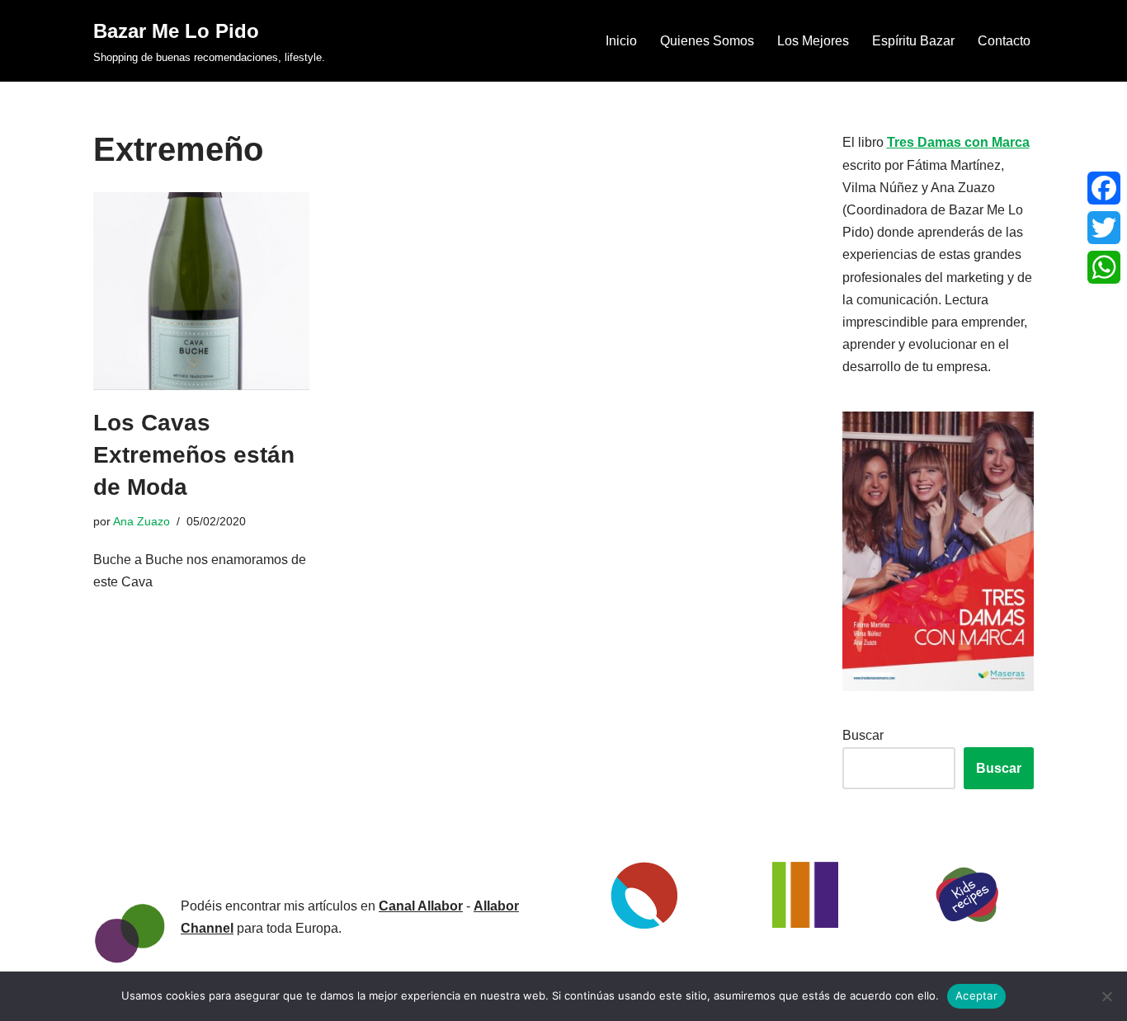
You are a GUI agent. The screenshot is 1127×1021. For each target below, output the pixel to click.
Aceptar (976, 995)
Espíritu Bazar (913, 41)
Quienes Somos (707, 41)
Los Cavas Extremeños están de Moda (194, 455)
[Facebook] (1104, 188)
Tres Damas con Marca (958, 142)
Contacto (1004, 41)
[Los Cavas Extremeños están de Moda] (201, 290)
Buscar (863, 735)
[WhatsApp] (1104, 267)
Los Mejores (813, 41)
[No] (1106, 996)
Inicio (621, 41)
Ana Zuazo (141, 521)
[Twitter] (1104, 227)
